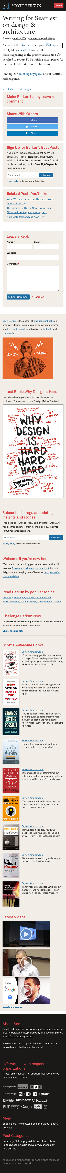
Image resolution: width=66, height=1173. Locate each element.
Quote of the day (16, 203)
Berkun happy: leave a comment (30, 99)
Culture (57, 601)
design (51, 38)
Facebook (8, 332)
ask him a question (43, 1043)
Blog (13, 1123)
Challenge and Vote (13, 630)
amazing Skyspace (30, 73)
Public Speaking (11, 601)
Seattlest (25, 50)
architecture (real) (38, 38)
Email (38, 241)
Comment (13, 263)
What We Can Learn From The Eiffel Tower (30, 199)
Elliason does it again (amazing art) (27, 212)
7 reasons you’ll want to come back (30, 568)
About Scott (50, 1123)
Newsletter (23, 1123)
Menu (59, 5)
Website (11, 252)
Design (32, 601)
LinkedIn (47, 328)
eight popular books (47, 1029)
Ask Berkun (32, 597)
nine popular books (44, 320)
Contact (7, 1127)
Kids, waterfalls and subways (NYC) (26, 217)
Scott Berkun (9, 320)
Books (6, 1123)
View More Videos (12, 1007)
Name (11, 241)
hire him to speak (16, 328)
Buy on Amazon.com (32, 651)
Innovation (45, 597)
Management (44, 601)
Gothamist (28, 45)
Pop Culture (9, 1148)
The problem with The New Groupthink (29, 208)
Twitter (23, 1047)
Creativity (8, 597)
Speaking (36, 1123)
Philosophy (19, 597)
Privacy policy (13, 181)
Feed (17, 1055)
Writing (24, 601)
